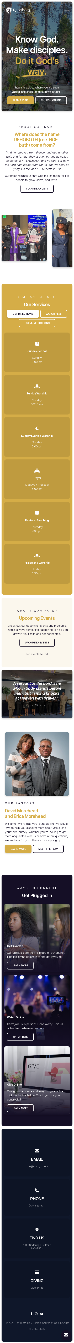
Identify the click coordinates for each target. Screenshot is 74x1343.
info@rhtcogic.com (37, 1166)
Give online (37, 1287)
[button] (67, 10)
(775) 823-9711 (37, 1205)
